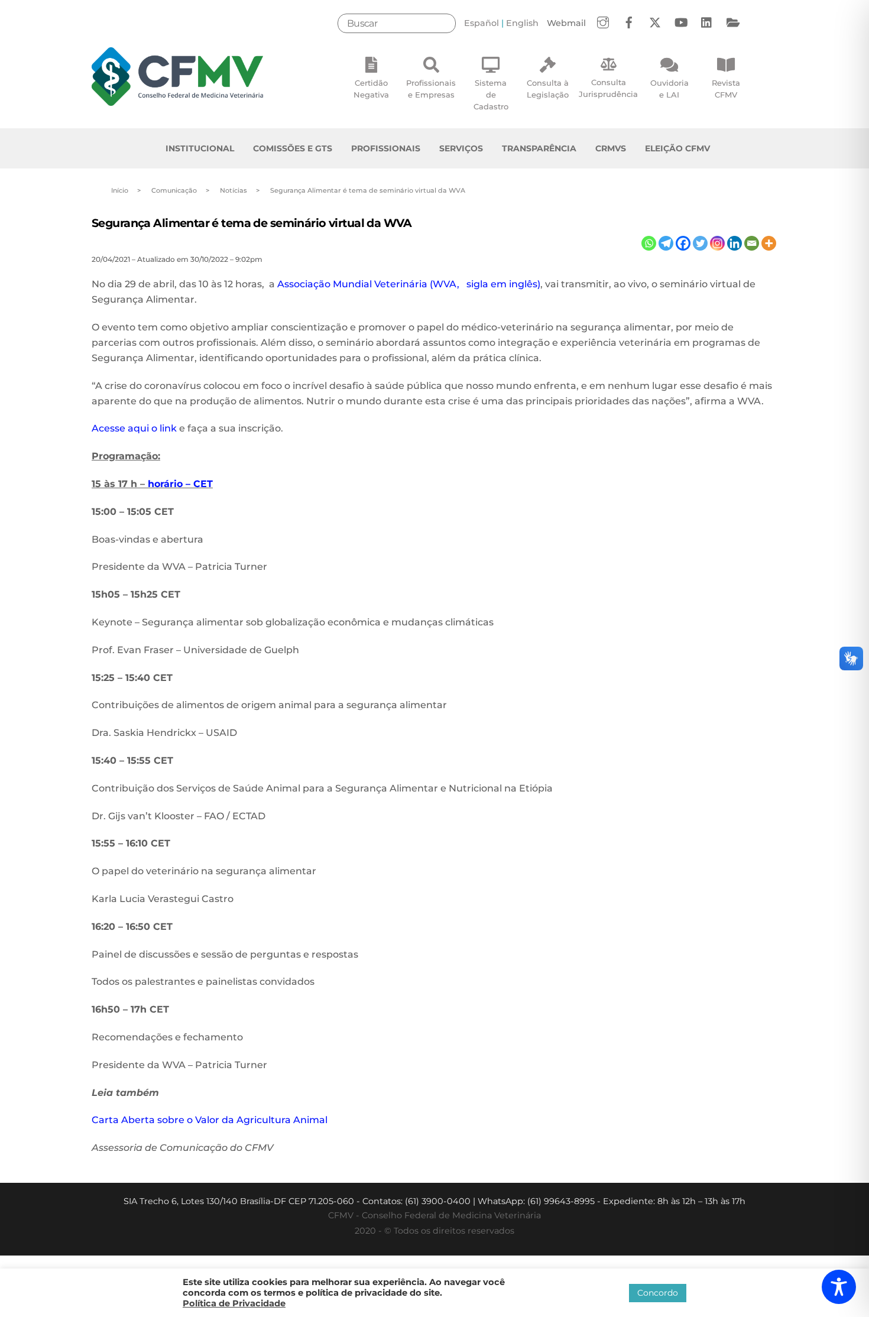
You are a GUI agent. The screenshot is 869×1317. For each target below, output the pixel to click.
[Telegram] (666, 243)
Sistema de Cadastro (491, 94)
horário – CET (180, 483)
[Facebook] (683, 243)
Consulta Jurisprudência (608, 88)
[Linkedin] (734, 243)
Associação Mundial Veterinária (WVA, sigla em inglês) (408, 284)
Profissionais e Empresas (431, 88)
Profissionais (385, 148)
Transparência (539, 148)
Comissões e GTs (292, 148)
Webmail (566, 23)
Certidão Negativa (371, 88)
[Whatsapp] (648, 243)
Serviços (461, 148)
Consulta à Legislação (548, 88)
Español (481, 23)
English (522, 23)
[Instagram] (717, 243)
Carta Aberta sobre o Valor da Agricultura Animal (210, 1119)
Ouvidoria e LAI (669, 88)
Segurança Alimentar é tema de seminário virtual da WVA (252, 223)
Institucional (200, 148)
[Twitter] (700, 243)
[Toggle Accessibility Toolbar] (839, 1287)
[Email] (751, 243)
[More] (768, 243)
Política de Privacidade (234, 1303)
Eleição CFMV (677, 148)
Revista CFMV (726, 88)
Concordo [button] (657, 1292)
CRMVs (610, 148)
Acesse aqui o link (134, 428)
